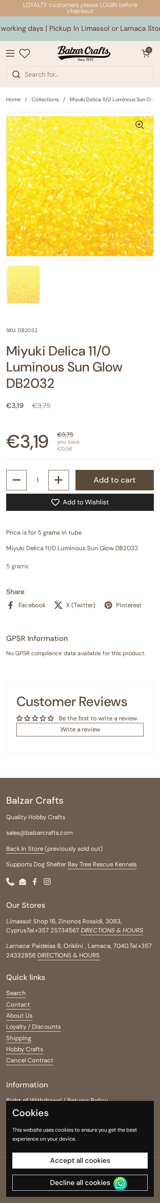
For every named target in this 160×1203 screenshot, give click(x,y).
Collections (45, 99)
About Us (19, 1016)
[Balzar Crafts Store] (84, 53)
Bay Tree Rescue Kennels (102, 864)
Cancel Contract (29, 1060)
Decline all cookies (80, 1182)
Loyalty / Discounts (33, 1027)
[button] (145, 53)
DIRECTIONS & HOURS (68, 955)
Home (13, 99)
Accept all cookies (80, 1160)
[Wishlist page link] (24, 53)
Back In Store (25, 849)
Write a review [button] (80, 729)
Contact (18, 1004)
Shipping (18, 1038)
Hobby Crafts (24, 1049)
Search (16, 993)
